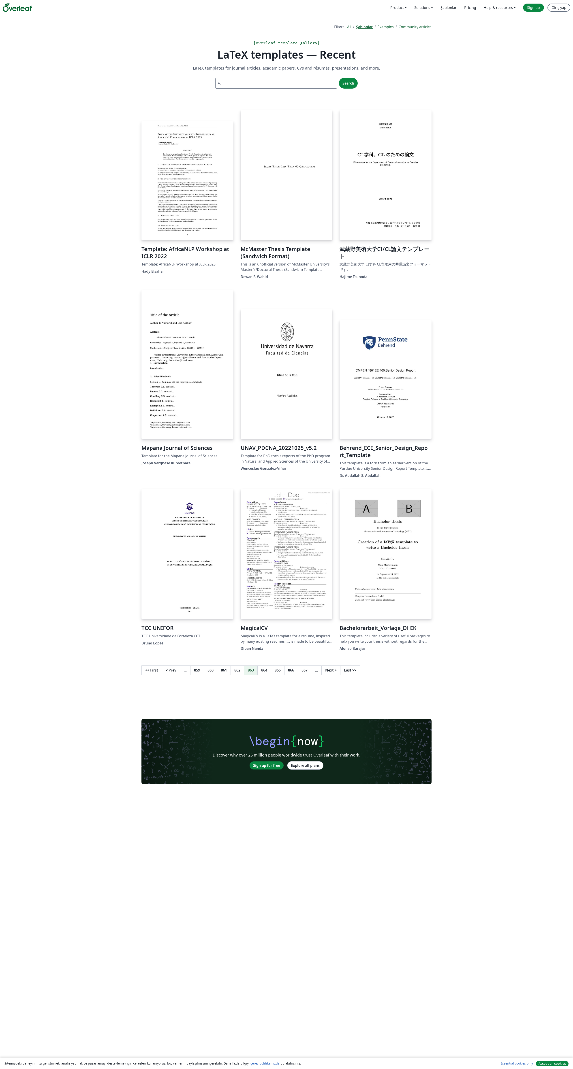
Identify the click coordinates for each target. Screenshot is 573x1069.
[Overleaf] (17, 7)
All (349, 26)
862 (237, 670)
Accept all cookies (552, 1063)
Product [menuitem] (397, 7)
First (151, 670)
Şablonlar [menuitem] (448, 7)
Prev (171, 670)
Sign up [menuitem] (533, 7)
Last (350, 670)
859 (197, 670)
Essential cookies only (516, 1063)
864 (264, 670)
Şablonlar (364, 26)
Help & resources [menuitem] (498, 7)
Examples (386, 26)
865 (278, 670)
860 (210, 670)
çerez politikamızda (265, 1063)
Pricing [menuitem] (470, 7)
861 (224, 670)
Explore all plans (305, 765)
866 (291, 670)
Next (331, 670)
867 (304, 670)
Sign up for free (266, 765)
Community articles (415, 26)
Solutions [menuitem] (422, 7)
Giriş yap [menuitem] (559, 7)
